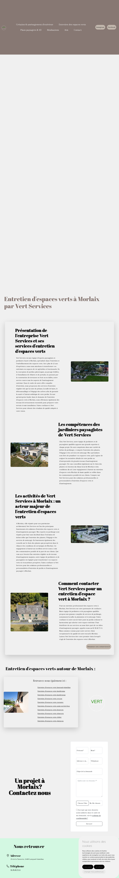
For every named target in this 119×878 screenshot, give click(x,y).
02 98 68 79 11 (16, 870)
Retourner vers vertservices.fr (98, 647)
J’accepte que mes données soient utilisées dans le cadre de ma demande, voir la (88, 814)
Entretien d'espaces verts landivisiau (51, 691)
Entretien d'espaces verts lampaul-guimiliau (54, 687)
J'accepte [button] (87, 867)
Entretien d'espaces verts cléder (49, 717)
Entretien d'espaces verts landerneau (51, 695)
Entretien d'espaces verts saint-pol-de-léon (54, 706)
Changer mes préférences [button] (94, 872)
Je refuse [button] (99, 867)
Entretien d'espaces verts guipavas (51, 721)
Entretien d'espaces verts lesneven (50, 710)
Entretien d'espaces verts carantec (50, 702)
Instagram (100, 27)
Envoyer (89, 824)
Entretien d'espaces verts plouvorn (51, 713)
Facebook (111, 27)
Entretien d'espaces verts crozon (50, 699)
